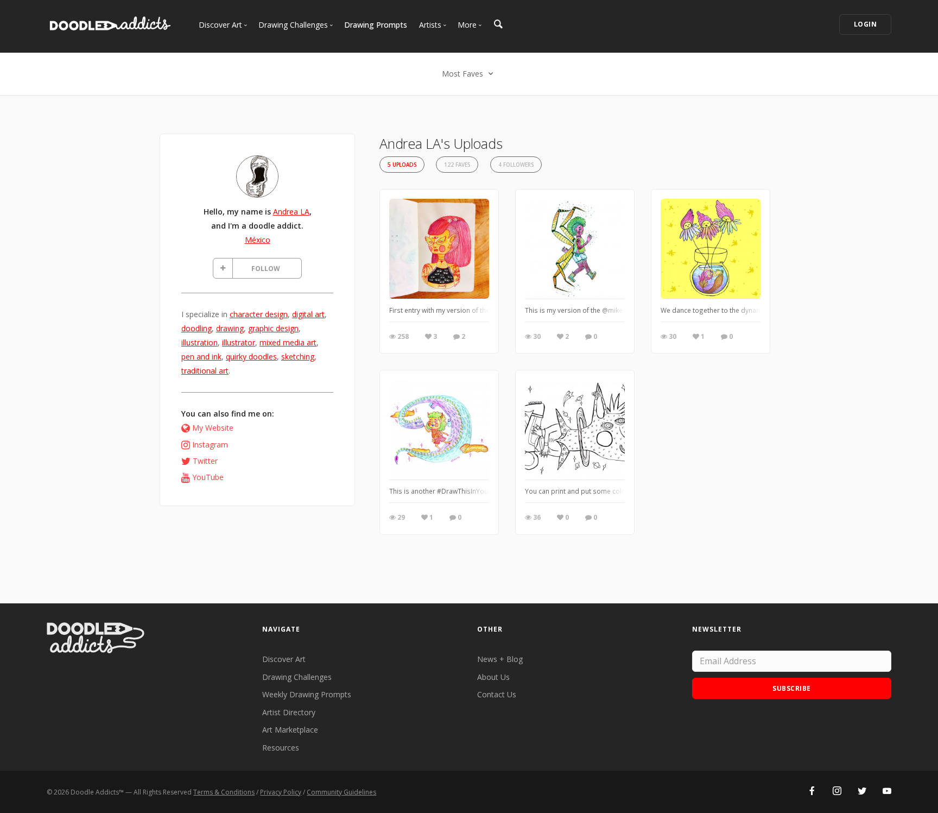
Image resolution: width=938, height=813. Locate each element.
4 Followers (516, 164)
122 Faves (457, 164)
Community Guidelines (341, 792)
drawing (230, 328)
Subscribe (791, 688)
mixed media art (287, 342)
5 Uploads (402, 164)
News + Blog (500, 659)
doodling (196, 328)
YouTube (208, 477)
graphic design (273, 328)
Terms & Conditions (224, 792)
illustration (199, 342)
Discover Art (284, 659)
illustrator (238, 342)
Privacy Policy (280, 792)
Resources (280, 747)
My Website (212, 428)
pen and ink (201, 356)
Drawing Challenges (297, 677)
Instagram (210, 444)
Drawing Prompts (375, 25)
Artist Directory (288, 712)
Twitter (205, 461)
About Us (493, 677)
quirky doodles (251, 356)
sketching (297, 356)
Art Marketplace (290, 729)
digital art (308, 314)
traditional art (205, 370)
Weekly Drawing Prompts (306, 694)
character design (259, 314)
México (257, 240)
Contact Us (496, 694)
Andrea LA (291, 211)
